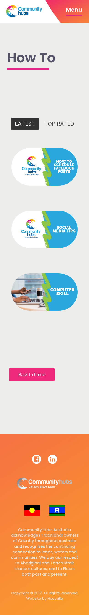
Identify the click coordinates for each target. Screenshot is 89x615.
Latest (25, 124)
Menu (74, 10)
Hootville (55, 598)
